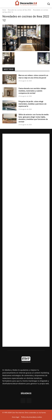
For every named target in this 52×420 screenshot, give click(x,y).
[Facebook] (23, 400)
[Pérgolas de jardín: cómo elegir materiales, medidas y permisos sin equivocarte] (9, 105)
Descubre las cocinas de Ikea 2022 (19, 10)
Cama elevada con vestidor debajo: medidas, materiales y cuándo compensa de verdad (32, 90)
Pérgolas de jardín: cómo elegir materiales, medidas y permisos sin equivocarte (32, 104)
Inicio (4, 10)
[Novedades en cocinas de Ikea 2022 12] (26, 38)
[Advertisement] (26, 240)
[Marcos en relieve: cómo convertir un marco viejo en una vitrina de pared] (9, 79)
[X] (29, 400)
